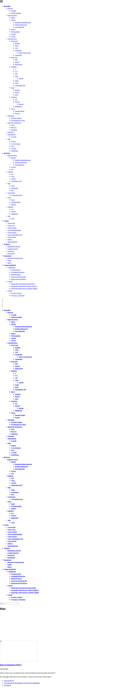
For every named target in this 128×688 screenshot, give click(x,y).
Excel (13, 200)
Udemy (9, 240)
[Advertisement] (64, 626)
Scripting (14, 97)
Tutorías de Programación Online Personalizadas (22, 683)
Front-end (14, 41)
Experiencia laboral (13, 247)
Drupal (13, 141)
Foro (12, 146)
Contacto (7, 685)
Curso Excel (11, 223)
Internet (10, 8)
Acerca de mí (9, 681)
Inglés (9, 261)
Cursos (6, 221)
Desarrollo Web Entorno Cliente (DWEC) (24, 286)
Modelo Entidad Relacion (23, 160)
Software (10, 132)
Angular (17, 43)
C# (16, 74)
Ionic (16, 95)
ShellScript (18, 106)
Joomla (13, 148)
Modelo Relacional (21, 25)
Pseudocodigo (16, 202)
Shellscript (14, 214)
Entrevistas (11, 254)
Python (17, 102)
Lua (16, 99)
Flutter (17, 92)
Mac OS (13, 127)
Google (13, 11)
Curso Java (11, 226)
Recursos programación (15, 258)
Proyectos (10, 251)
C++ (16, 71)
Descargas (7, 256)
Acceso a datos (16, 293)
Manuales (7, 6)
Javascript (18, 50)
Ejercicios (7, 153)
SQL (12, 169)
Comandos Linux (16, 195)
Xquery (13, 204)
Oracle (13, 34)
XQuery (17, 113)
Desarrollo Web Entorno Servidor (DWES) (24, 289)
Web (8, 139)
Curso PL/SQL (11, 237)
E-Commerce (15, 144)
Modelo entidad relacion (23, 22)
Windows (14, 130)
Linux (12, 125)
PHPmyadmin (15, 32)
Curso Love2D (11, 228)
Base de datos (12, 15)
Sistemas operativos (14, 123)
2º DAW (9, 282)
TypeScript (18, 55)
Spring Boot (18, 64)
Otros (13, 109)
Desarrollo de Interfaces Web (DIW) (23, 284)
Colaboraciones (12, 249)
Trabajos (7, 244)
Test (8, 216)
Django (21, 104)
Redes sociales (16, 13)
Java (16, 76)
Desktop (14, 67)
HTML (16, 46)
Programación (12, 39)
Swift (16, 83)
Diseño (13, 20)
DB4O (13, 18)
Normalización (19, 27)
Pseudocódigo (19, 111)
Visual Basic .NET (20, 85)
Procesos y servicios (17, 296)
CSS (16, 48)
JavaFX (21, 78)
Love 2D (13, 137)
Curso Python (11, 233)
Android (17, 90)
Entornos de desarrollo (18, 277)
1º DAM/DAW (11, 268)
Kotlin (17, 81)
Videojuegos (11, 134)
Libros (9, 263)
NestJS (17, 62)
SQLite (13, 36)
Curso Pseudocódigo (14, 230)
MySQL (13, 29)
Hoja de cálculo (16, 118)
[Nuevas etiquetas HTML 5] (18, 661)
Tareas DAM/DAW (10, 265)
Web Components (25, 53)
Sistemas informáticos (18, 279)
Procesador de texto (18, 120)
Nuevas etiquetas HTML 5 (11, 665)
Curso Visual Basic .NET (14, 235)
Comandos (11, 193)
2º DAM (9, 291)
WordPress (14, 151)
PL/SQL (13, 167)
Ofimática (10, 116)
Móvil (13, 88)
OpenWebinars (12, 242)
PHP (16, 60)
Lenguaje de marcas (17, 272)
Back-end (14, 57)
